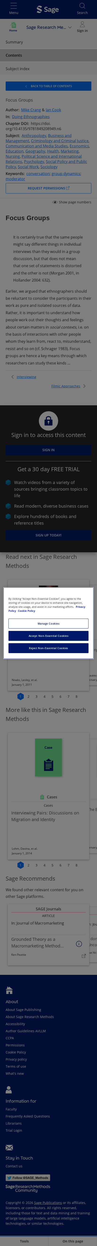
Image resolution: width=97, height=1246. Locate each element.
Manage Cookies (49, 623)
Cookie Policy (26, 610)
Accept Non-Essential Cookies (49, 636)
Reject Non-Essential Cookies (48, 648)
